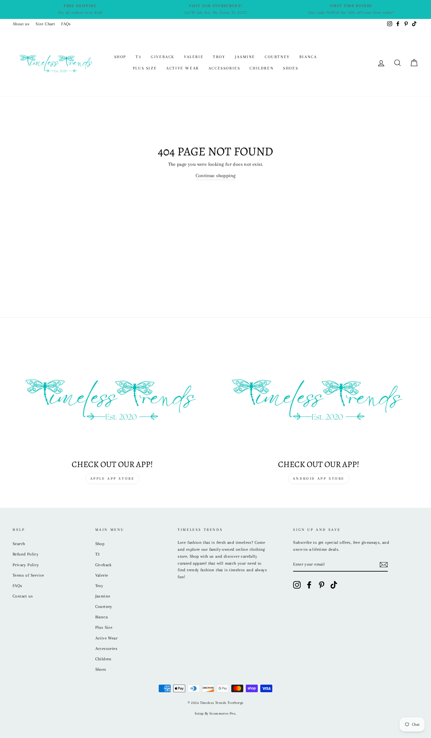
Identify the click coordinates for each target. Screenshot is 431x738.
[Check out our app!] (112, 397)
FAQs (66, 23)
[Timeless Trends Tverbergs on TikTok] (334, 585)
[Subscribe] (384, 565)
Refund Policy (25, 554)
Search (19, 543)
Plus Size (145, 68)
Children (262, 68)
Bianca (308, 57)
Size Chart (45, 23)
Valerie (194, 57)
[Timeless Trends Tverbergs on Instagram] (297, 585)
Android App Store (319, 479)
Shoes (290, 68)
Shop (120, 57)
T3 (138, 57)
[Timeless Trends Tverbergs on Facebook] (309, 585)
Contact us (23, 596)
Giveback (162, 57)
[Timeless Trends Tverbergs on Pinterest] (321, 585)
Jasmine (245, 57)
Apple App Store (112, 479)
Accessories (224, 68)
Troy (219, 57)
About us (21, 23)
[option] (80, 9)
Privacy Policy (26, 564)
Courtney (277, 57)
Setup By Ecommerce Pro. (215, 713)
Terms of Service (28, 575)
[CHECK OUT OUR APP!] (318, 397)
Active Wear (182, 68)
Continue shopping (216, 175)
